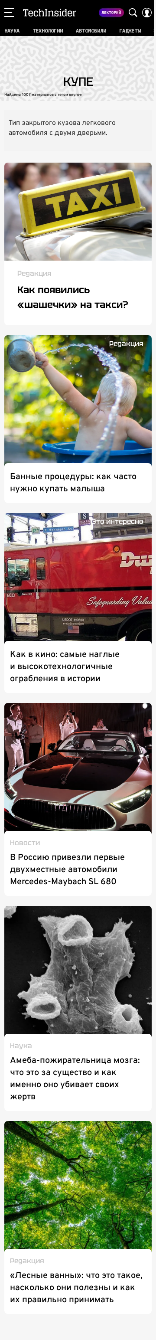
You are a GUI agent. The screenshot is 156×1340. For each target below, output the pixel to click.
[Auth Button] (147, 12)
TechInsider (50, 12)
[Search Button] (133, 12)
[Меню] (9, 12)
